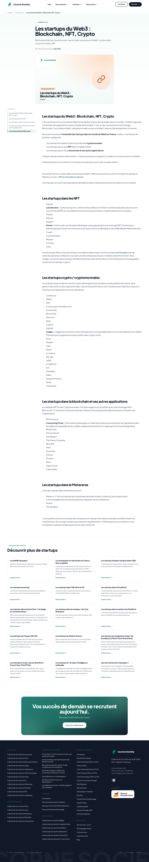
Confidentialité (129, 852)
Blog (78, 840)
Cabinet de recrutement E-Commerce (56, 839)
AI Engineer (81, 754)
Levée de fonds (82, 836)
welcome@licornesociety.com (122, 773)
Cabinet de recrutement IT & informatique (22, 773)
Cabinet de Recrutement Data (18, 777)
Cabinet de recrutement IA (16, 780)
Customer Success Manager (87, 780)
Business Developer (84, 758)
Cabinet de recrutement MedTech (54, 828)
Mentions (139, 852)
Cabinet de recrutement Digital (53, 820)
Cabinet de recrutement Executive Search (22, 762)
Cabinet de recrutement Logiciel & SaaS (56, 824)
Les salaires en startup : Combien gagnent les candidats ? (57, 786)
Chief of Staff (81, 766)
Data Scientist (81, 788)
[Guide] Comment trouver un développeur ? (52, 781)
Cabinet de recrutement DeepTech (54, 832)
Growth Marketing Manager (86, 799)
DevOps (80, 795)
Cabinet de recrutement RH (17, 792)
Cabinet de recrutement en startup (19, 754)
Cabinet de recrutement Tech (17, 758)
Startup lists (19, 13)
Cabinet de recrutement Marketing (19, 784)
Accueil (10, 13)
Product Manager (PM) (84, 810)
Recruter (134, 4)
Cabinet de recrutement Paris (17, 806)
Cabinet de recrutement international (20, 821)
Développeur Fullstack (85, 792)
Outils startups (82, 832)
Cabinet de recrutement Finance (19, 788)
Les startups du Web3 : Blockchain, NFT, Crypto (21, 114)
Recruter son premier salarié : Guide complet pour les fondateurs (54, 766)
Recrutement (61, 4)
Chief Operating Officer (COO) (88, 769)
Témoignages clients (84, 828)
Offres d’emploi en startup (70, 177)
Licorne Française (119, 252)
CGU (120, 852)
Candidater (122, 4)
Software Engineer (83, 814)
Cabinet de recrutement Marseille (19, 817)
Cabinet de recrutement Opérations (20, 769)
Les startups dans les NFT (17, 119)
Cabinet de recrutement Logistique (19, 795)
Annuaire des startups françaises (53, 802)
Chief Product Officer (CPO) (87, 773)
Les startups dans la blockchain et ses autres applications (22, 127)
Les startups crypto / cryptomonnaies (22, 122)
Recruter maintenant (74, 725)
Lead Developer (82, 806)
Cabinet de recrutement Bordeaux (19, 814)
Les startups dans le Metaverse (20, 131)
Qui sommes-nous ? (84, 825)
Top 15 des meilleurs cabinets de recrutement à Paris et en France (53, 771)
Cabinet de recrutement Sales (18, 766)
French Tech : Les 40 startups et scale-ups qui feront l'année (57, 755)
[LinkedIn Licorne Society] (113, 780)
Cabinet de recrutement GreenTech (55, 835)
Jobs (49, 4)
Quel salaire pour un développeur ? (54, 776)
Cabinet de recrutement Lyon (17, 810)
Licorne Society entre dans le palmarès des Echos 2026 (55, 761)
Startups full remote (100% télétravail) (55, 806)
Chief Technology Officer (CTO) (88, 777)
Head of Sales (82, 803)
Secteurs (76, 4)
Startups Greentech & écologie (53, 809)
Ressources (91, 4)
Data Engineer (82, 784)
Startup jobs (46, 798)
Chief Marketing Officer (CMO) (88, 762)
